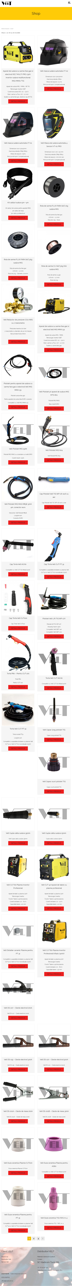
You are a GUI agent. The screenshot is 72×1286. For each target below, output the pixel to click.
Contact (39, 1259)
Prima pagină (5, 28)
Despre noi (4, 1256)
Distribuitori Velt (6, 1259)
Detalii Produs (18, 101)
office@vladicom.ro (7, 1281)
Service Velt (5, 1262)
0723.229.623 (5, 1277)
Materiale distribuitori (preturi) (46, 1256)
